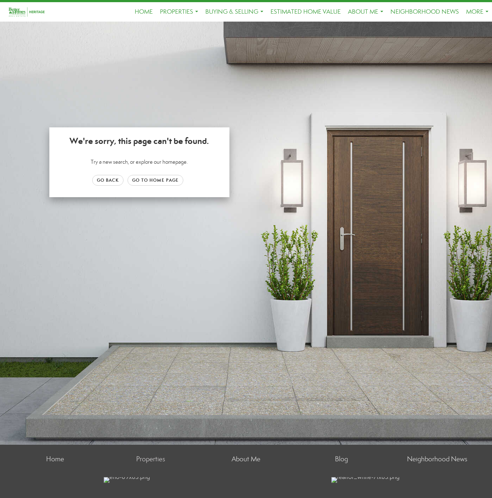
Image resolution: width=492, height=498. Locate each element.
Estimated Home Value (305, 11)
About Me (367, 15)
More (478, 15)
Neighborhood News (424, 11)
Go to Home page (155, 180)
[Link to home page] (30, 12)
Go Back (108, 180)
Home (144, 11)
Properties (180, 15)
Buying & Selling (235, 15)
